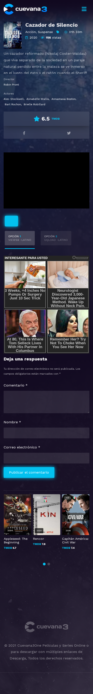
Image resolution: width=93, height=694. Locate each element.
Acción (30, 32)
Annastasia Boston (63, 99)
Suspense (45, 32)
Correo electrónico (22, 447)
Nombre (12, 422)
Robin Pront (11, 84)
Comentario (16, 385)
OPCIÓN (19, 238)
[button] (44, 564)
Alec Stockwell (14, 99)
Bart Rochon (13, 104)
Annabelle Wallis (37, 99)
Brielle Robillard (34, 104)
